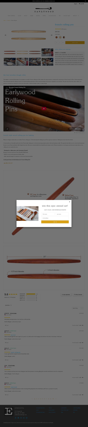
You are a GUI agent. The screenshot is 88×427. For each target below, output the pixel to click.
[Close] (69, 201)
